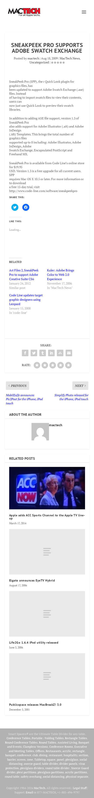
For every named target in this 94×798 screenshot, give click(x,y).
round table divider (57, 768)
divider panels (68, 764)
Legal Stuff (80, 788)
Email (29, 792)
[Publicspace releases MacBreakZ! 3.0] (47, 676)
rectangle (78, 751)
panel (60, 759)
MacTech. (40, 788)
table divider (50, 764)
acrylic (67, 751)
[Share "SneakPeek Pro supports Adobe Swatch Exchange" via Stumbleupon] (60, 353)
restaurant (55, 755)
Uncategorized (39, 62)
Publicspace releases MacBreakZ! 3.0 (35, 705)
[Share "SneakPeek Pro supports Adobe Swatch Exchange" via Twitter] (34, 353)
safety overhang (31, 777)
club (35, 755)
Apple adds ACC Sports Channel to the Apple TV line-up (47, 516)
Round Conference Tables (21, 742)
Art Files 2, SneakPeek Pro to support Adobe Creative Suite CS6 (23, 274)
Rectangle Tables (76, 738)
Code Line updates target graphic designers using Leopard (26, 299)
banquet (10, 755)
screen (21, 759)
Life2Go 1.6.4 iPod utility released (34, 642)
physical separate (77, 777)
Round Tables (47, 742)
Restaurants (53, 751)
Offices (39, 751)
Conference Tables (18, 738)
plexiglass (71, 759)
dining (43, 755)
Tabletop (40, 759)
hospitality (70, 755)
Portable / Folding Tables (48, 738)
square (51, 759)
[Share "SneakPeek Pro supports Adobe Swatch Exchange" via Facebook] (25, 353)
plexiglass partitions (51, 772)
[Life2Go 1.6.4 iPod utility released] (47, 614)
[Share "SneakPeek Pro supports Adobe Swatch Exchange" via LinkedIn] (51, 353)
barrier (11, 759)
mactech (33, 58)
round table (12, 777)
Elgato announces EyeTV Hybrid (32, 580)
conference (24, 755)
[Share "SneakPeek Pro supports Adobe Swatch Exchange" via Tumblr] (42, 353)
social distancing (53, 777)
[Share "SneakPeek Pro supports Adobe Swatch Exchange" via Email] (68, 353)
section (83, 755)
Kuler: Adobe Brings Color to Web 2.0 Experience (60, 274)
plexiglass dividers (32, 768)
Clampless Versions (35, 747)
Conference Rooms (61, 747)
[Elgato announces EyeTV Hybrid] (47, 551)
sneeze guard (32, 764)
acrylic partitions (76, 772)
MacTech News (70, 58)
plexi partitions (26, 772)
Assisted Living (67, 742)
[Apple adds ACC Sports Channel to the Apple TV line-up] (47, 488)
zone (30, 759)
